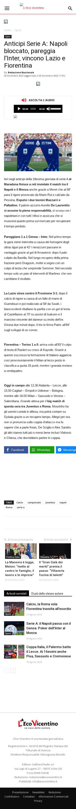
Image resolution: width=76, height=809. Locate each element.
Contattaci (29, 796)
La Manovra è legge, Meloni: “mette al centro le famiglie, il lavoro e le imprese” (19, 568)
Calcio (19, 502)
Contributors (11, 796)
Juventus (50, 502)
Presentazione (20, 792)
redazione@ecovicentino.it (45, 777)
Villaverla (44, 557)
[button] (70, 8)
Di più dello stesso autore (47, 593)
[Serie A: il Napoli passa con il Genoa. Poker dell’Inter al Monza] (14, 628)
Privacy (38, 801)
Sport (18, 30)
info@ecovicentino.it (44, 781)
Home (7, 30)
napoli (63, 502)
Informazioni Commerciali (54, 796)
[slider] (55, 108)
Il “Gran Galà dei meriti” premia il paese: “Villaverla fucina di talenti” (51, 568)
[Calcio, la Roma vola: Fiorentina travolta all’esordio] (14, 609)
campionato (34, 502)
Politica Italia (13, 557)
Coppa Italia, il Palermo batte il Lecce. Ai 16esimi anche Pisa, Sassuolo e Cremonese (48, 651)
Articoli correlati (16, 593)
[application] (38, 109)
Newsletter (38, 792)
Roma (9, 507)
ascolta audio (19, 109)
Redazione (55, 792)
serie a (21, 507)
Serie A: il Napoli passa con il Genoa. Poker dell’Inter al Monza (48, 628)
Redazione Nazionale (21, 72)
